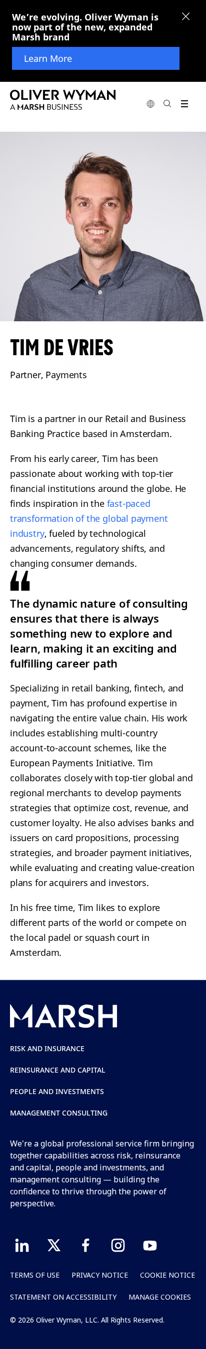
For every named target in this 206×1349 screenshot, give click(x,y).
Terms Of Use (35, 1275)
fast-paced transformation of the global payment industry (89, 518)
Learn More (48, 58)
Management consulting (59, 1113)
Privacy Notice (100, 1275)
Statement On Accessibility (63, 1297)
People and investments (57, 1091)
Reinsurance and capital (58, 1070)
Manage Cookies (159, 1297)
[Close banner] (186, 17)
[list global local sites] (151, 103)
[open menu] (184, 103)
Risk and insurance (47, 1048)
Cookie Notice (167, 1275)
